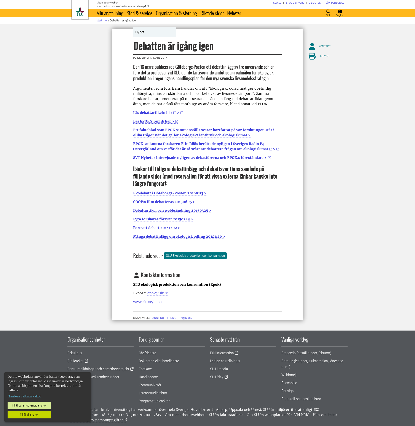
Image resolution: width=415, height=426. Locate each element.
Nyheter (234, 13)
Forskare (145, 369)
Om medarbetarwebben (185, 415)
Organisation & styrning (176, 13)
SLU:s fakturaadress (226, 415)
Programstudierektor (154, 401)
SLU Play (216, 377)
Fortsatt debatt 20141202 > (156, 228)
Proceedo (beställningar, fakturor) (306, 353)
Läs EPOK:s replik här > (153, 121)
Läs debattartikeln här (152, 112)
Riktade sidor (212, 13)
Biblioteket (75, 361)
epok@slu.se (158, 293)
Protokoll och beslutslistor (301, 399)
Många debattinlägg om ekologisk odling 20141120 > (179, 236)
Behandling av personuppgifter (96, 420)
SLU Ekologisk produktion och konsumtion (195, 256)
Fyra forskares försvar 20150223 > (163, 219)
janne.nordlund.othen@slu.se (172, 318)
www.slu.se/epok (147, 302)
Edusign (287, 391)
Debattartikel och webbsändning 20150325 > (172, 210)
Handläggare (148, 377)
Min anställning (109, 13)
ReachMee (289, 383)
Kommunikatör (150, 385)
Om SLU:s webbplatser (266, 415)
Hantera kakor (325, 415)
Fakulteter (74, 353)
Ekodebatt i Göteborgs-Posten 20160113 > (169, 193)
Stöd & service (139, 13)
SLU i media (219, 369)
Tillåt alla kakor (29, 414)
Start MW (101, 20)
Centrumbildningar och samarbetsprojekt (98, 369)
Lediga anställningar (225, 361)
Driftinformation (222, 353)
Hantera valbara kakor (24, 396)
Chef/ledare (147, 353)
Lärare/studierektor (153, 393)
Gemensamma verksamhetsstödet (93, 377)
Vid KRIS (301, 415)
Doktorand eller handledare (159, 361)
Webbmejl (289, 375)
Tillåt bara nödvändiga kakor (29, 405)
